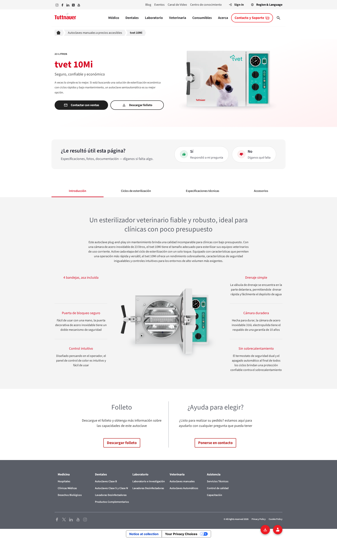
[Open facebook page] (57, 519)
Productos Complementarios (112, 502)
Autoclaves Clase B (106, 481)
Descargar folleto (140, 105)
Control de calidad (218, 488)
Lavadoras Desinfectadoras (111, 495)
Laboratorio (154, 17)
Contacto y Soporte (249, 17)
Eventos (159, 5)
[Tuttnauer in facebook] (62, 4)
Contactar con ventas (85, 105)
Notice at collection (144, 534)
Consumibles (202, 17)
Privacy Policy (259, 519)
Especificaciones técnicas (202, 191)
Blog (148, 5)
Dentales (132, 17)
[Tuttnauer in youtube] (78, 4)
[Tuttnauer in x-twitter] (73, 4)
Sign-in (239, 5)
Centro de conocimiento (206, 5)
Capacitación (214, 495)
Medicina (64, 474)
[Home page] (59, 33)
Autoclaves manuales (182, 481)
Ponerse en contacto (215, 443)
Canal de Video (177, 5)
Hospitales (64, 481)
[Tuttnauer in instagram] (57, 4)
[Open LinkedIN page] (71, 519)
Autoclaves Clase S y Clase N (111, 488)
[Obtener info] (277, 529)
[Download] (265, 529)
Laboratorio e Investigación (148, 481)
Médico (113, 17)
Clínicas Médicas (67, 488)
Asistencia (213, 474)
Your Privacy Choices (181, 534)
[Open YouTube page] (78, 519)
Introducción (77, 191)
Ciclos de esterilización (136, 191)
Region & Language (269, 5)
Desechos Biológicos (70, 495)
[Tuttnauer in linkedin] (68, 4)
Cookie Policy (275, 519)
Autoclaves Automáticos (184, 488)
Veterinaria (177, 17)
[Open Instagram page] (85, 519)
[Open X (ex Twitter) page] (64, 519)
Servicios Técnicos (217, 481)
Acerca (223, 17)
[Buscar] (278, 18)
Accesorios (261, 191)
